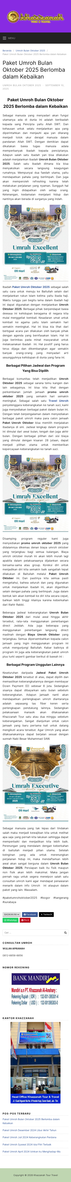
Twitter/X (47, 914)
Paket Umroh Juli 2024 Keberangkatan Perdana (29, 1137)
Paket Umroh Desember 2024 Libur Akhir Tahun (29, 1130)
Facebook (31, 914)
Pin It (26, 920)
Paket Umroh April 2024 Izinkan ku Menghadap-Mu (31, 1151)
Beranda (7, 50)
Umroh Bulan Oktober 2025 (30, 50)
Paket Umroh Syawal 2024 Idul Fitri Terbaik (27, 1144)
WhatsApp (11, 920)
